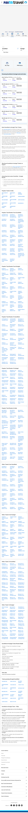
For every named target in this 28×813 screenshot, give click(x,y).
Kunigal (13, 80)
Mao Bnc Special (5, 84)
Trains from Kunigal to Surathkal (8, 674)
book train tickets (7, 129)
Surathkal (5, 80)
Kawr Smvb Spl (5, 104)
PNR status (19, 132)
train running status (7, 133)
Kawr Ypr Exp (5, 77)
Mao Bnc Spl (4, 97)
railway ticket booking (17, 166)
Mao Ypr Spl (4, 90)
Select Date (19, 78)
